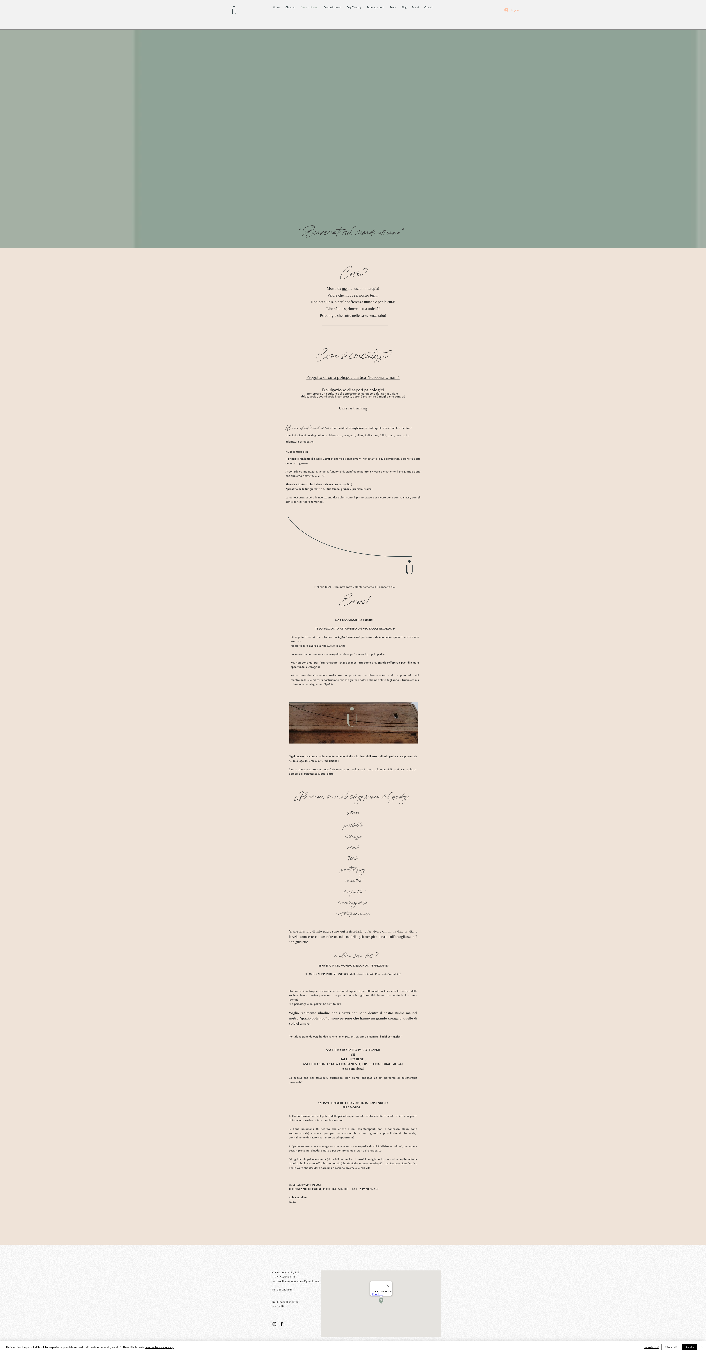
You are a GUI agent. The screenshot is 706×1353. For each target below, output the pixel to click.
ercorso (295, 774)
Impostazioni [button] (651, 1347)
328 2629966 (285, 1289)
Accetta (689, 1347)
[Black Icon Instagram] (274, 1324)
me (344, 288)
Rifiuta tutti (671, 1347)
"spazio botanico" (313, 1018)
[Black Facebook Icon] (281, 1324)
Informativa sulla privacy (159, 1347)
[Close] (701, 1347)
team (373, 295)
